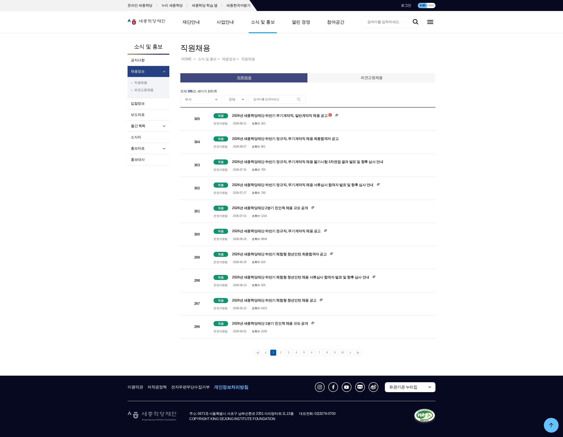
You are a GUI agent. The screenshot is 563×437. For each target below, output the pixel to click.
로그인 (406, 5)
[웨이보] (373, 387)
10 (342, 352)
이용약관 (135, 387)
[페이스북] (333, 387)
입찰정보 (137, 103)
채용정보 (137, 71)
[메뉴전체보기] (430, 22)
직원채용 (140, 82)
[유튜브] (346, 387)
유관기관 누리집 (403, 387)
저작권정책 (157, 387)
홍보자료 (137, 148)
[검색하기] (415, 22)
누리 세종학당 (172, 5)
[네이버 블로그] (360, 387)
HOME (186, 59)
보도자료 (137, 115)
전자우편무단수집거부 (190, 387)
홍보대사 (137, 159)
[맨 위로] (551, 425)
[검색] (301, 99)
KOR (423, 5)
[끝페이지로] (358, 352)
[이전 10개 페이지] (265, 352)
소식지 (136, 137)
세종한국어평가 (238, 5)
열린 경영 (301, 22)
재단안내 (191, 22)
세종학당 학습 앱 (204, 5)
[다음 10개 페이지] (350, 352)
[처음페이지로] (258, 352)
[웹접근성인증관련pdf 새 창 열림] (424, 416)
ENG (431, 5)
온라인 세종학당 (140, 5)
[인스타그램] (320, 387)
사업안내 (225, 22)
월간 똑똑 (138, 126)
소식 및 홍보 (263, 22)
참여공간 (335, 22)
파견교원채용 (144, 90)
